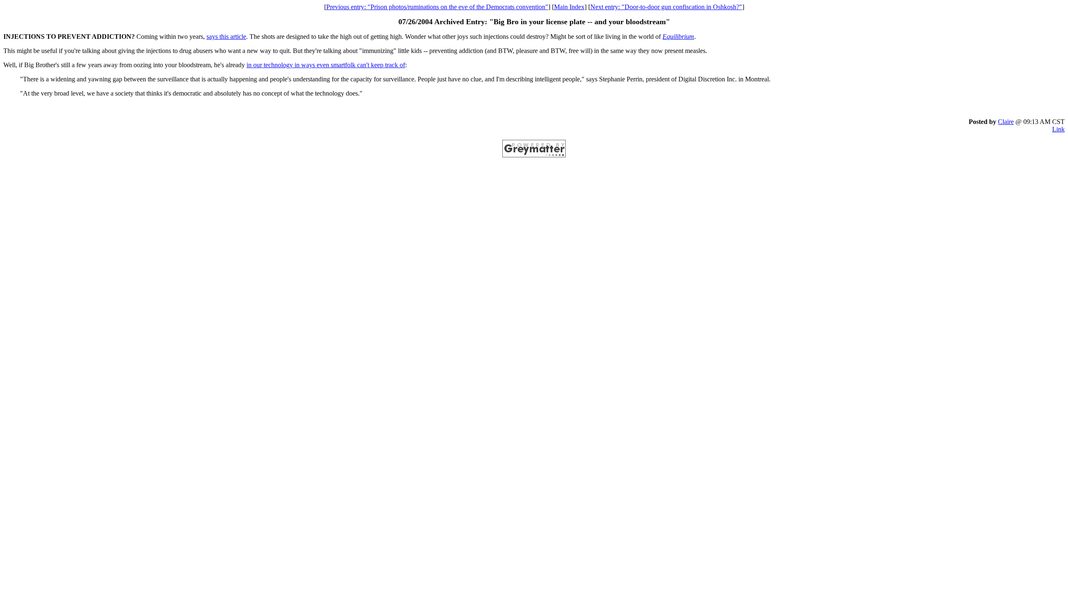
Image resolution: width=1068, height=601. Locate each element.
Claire (1006, 121)
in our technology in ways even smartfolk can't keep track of (326, 64)
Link (1058, 129)
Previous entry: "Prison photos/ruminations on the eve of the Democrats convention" (437, 6)
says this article (226, 36)
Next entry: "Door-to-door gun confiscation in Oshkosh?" (666, 6)
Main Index (569, 6)
